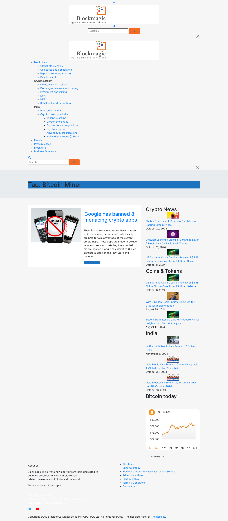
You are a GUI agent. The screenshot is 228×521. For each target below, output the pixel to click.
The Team (128, 464)
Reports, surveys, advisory (56, 73)
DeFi (43, 95)
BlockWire (40, 147)
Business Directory (45, 151)
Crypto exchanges (57, 121)
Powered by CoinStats (160, 457)
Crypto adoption (56, 129)
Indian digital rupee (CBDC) (63, 136)
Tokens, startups (56, 117)
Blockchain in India (51, 110)
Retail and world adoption (55, 103)
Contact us (129, 486)
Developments (48, 77)
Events (38, 140)
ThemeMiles (158, 516)
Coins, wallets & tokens (54, 84)
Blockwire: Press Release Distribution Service (149, 471)
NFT (42, 99)
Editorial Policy (131, 467)
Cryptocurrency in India (54, 114)
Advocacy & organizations (62, 132)
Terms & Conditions (134, 482)
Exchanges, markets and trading (59, 88)
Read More (90, 262)
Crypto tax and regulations (62, 125)
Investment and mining (53, 91)
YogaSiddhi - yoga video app (45, 502)
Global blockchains (51, 65)
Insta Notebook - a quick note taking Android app (57, 499)
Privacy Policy (131, 478)
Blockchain (40, 62)
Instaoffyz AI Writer (39, 495)
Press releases (42, 143)
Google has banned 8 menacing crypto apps (110, 217)
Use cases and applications (56, 69)
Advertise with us (133, 475)
